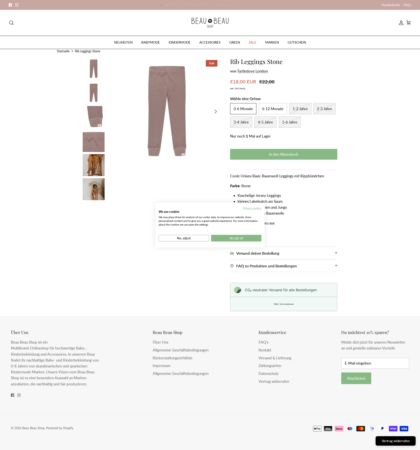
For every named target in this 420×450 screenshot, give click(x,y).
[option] (166, 111)
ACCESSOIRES (209, 42)
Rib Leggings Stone (87, 51)
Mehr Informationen (284, 304)
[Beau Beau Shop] (210, 22)
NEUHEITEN (123, 42)
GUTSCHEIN (297, 42)
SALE (252, 42)
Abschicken (356, 378)
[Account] (400, 22)
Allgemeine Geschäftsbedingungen (180, 350)
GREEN (234, 42)
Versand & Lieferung (275, 358)
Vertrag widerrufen (274, 381)
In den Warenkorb (283, 154)
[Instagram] (16, 5)
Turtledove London (252, 71)
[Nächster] (215, 111)
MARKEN (272, 42)
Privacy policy (252, 208)
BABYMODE (150, 42)
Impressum (161, 365)
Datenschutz (269, 373)
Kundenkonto (391, 5)
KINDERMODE (180, 42)
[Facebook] (10, 5)
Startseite (63, 51)
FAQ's (407, 5)
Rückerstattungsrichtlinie (172, 358)
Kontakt (265, 350)
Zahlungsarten (270, 365)
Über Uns (160, 342)
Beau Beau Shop (33, 428)
